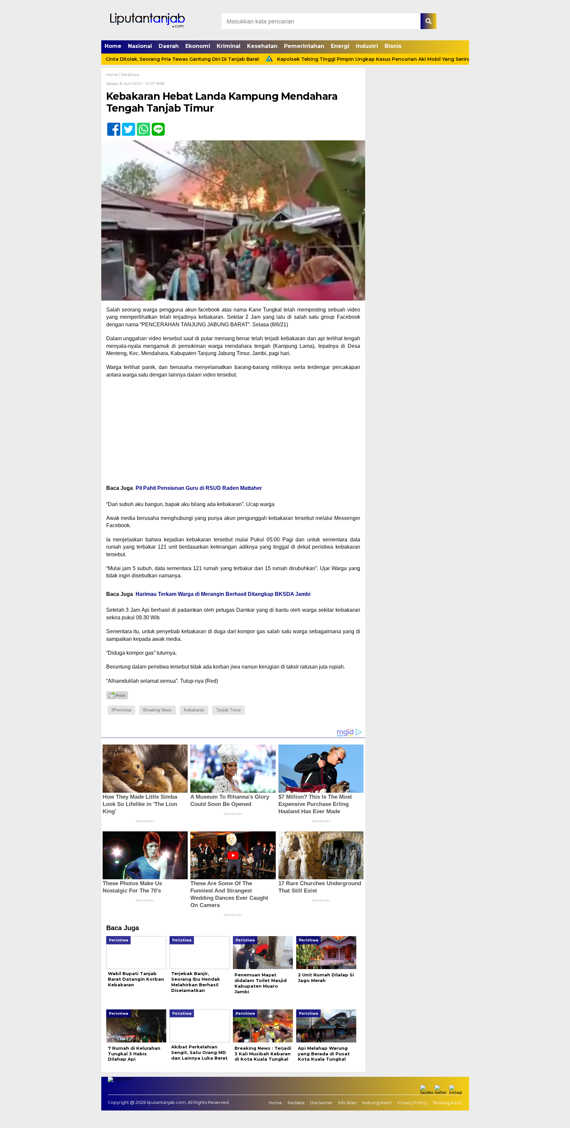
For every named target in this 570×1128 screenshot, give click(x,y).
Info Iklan (347, 1103)
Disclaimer (321, 1103)
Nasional (140, 46)
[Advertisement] (233, 431)
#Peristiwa (121, 710)
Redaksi (296, 1103)
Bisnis (393, 46)
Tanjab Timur (228, 710)
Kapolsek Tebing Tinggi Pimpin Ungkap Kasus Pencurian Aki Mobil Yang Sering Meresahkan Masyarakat (368, 59)
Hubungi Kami (377, 1103)
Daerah (169, 46)
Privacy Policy (412, 1103)
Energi (340, 46)
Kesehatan (262, 46)
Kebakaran (194, 710)
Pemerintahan (304, 46)
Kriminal (228, 46)
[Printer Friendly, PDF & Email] (117, 695)
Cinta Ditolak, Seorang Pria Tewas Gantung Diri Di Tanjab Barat (146, 59)
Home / (113, 74)
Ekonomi (197, 46)
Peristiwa (130, 74)
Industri (367, 46)
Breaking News (157, 710)
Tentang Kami (447, 1103)
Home (113, 46)
